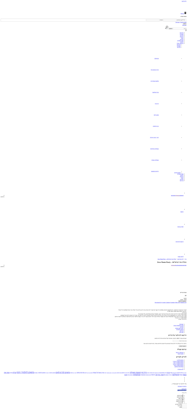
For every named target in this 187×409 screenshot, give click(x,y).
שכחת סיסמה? (183, 22)
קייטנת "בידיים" (160, 375)
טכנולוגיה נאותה (155, 160)
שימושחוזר (136, 375)
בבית (171, 372)
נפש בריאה (156, 115)
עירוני (11, 372)
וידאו (128, 372)
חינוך (126, 372)
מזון (83, 372)
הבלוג (182, 38)
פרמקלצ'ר (156, 58)
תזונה (125, 374)
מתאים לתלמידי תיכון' (178, 365)
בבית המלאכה (155, 92)
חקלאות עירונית (114, 372)
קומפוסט (167, 374)
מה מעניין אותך (180, 43)
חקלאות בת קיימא (121, 372)
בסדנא (148, 372)
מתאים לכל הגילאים (179, 366)
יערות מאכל (101, 372)
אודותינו (181, 39)
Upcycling (184, 372)
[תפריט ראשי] (185, 30)
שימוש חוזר (130, 374)
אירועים (181, 36)
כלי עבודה (95, 372)
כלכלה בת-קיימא (89, 372)
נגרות (14, 372)
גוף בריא (157, 103)
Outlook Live (183, 302)
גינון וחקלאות (156, 126)
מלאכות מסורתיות (155, 81)
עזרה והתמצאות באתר (178, 325)
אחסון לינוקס (180, 353)
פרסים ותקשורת (179, 329)
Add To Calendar (182, 301)
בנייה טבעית (157, 372)
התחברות (184, 386)
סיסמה (161, 20)
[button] (181, 390)
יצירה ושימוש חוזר (155, 69)
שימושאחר (143, 374)
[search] (179, 28)
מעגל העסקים (180, 40)
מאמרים (181, 34)
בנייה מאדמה (152, 372)
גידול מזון (144, 372)
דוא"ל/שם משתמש (181, 20)
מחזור (75, 372)
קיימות (153, 374)
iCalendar (172, 302)
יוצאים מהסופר (109, 372)
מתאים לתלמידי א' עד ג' (178, 361)
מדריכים (181, 32)
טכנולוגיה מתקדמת (154, 148)
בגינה (168, 372)
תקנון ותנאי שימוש (179, 328)
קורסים (181, 42)
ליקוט (86, 372)
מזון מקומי (79, 372)
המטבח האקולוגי (135, 372)
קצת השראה (148, 374)
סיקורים (181, 35)
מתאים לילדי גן (180, 360)
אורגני (181, 372)
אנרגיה (178, 372)
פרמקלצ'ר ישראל (179, 352)
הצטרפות (177, 22)
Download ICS (158, 302)
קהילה (170, 374)
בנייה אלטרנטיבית (163, 372)
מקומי (71, 372)
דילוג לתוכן (184, 1)
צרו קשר (181, 180)
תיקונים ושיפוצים (155, 171)
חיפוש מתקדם (177, 172)
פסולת (180, 374)
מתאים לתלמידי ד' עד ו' (178, 362)
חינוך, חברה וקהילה (154, 137)
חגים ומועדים (180, 369)
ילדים (106, 372)
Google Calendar (166, 302)
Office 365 (177, 302)
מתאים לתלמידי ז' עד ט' (178, 364)
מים (73, 372)
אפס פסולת (174, 372)
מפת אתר (181, 332)
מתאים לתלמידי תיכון (25, 372)
